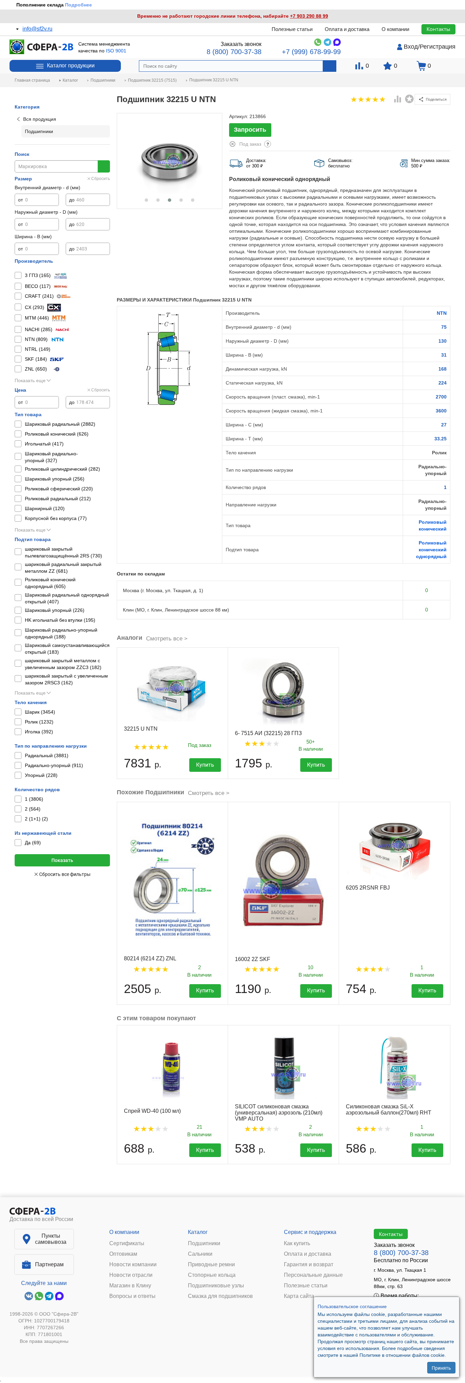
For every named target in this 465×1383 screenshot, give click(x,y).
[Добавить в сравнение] (398, 100)
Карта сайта (299, 1296)
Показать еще (30, 380)
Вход (411, 46)
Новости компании (133, 1264)
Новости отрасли (131, 1275)
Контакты (438, 29)
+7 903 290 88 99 (309, 16)
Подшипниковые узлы (216, 1285)
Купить (205, 765)
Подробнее (78, 4)
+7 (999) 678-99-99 (311, 51)
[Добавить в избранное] (409, 99)
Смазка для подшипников (220, 1296)
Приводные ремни (211, 1264)
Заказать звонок (241, 44)
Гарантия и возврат (308, 1264)
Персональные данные (313, 1275)
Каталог (198, 1232)
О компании (395, 29)
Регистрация (437, 46)
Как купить (297, 1243)
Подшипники (204, 1243)
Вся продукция (39, 119)
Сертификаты (126, 1243)
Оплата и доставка (347, 29)
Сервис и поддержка (310, 1232)
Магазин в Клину (130, 1285)
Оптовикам (123, 1254)
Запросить (250, 129)
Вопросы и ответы (132, 1296)
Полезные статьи (292, 29)
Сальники (200, 1254)
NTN (442, 313)
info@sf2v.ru (37, 29)
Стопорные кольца (212, 1275)
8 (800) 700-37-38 (234, 51)
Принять (441, 1367)
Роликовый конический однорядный (431, 549)
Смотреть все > (167, 638)
